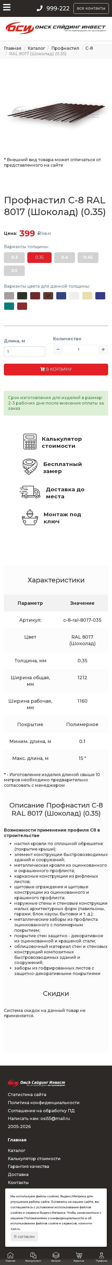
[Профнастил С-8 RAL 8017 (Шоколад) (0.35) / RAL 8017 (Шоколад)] (48, 296)
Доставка (18, 1174)
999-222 (58, 8)
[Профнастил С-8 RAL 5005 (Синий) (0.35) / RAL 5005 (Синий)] (61, 296)
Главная (12, 48)
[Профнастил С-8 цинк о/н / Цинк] (9, 296)
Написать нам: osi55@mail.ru (39, 1118)
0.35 (39, 257)
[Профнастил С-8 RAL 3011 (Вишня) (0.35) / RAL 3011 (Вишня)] (22, 306)
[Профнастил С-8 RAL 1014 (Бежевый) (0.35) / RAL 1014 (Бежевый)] (87, 296)
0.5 (14, 270)
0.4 (64, 257)
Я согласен (24, 1236)
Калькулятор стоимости (62, 442)
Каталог (36, 48)
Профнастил (65, 48)
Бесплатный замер (62, 467)
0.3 (14, 257)
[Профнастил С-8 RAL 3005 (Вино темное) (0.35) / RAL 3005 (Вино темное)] (35, 296)
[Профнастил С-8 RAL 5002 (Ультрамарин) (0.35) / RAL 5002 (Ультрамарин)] (100, 296)
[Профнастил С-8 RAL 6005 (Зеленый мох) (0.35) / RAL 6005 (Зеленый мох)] (22, 296)
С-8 (89, 48)
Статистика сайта (27, 1094)
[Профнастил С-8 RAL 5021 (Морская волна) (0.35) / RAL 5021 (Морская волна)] (9, 306)
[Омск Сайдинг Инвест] (56, 32)
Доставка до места (65, 493)
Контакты (18, 1182)
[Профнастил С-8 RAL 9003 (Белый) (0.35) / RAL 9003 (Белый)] (74, 296)
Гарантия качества (28, 1166)
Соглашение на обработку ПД (41, 1110)
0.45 (88, 257)
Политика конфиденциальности (44, 1102)
